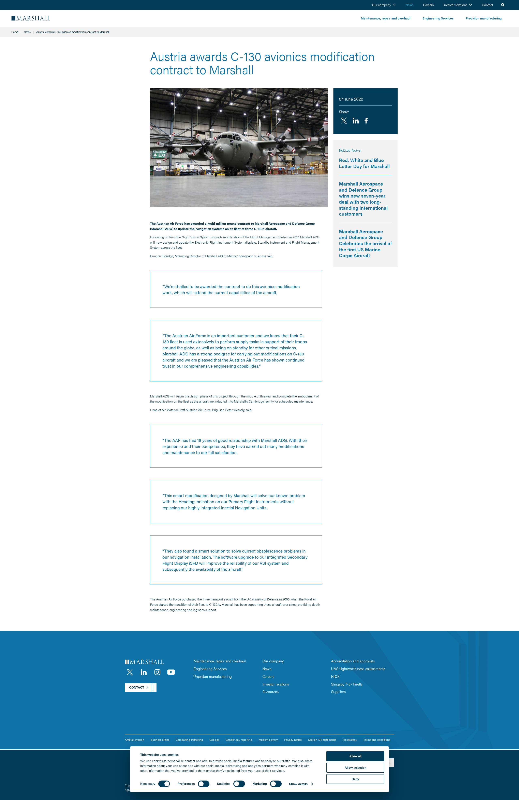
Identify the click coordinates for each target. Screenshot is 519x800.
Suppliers (338, 691)
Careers (428, 4)
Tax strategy (349, 739)
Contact (487, 4)
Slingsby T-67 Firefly (346, 684)
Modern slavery (268, 739)
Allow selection (355, 767)
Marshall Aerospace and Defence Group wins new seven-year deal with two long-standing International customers (363, 198)
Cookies (214, 739)
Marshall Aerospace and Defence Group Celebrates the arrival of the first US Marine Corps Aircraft (365, 243)
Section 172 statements (322, 739)
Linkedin (355, 120)
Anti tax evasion (134, 739)
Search (503, 5)
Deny (355, 779)
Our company (381, 4)
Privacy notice (293, 739)
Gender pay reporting (239, 739)
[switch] (203, 784)
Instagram (157, 672)
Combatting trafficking (189, 739)
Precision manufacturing (484, 18)
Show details (298, 784)
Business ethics (160, 739)
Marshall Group (42, 18)
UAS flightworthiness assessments (358, 668)
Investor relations (455, 4)
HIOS (335, 676)
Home (14, 32)
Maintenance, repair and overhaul (385, 18)
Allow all (355, 756)
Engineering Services (438, 18)
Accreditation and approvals (353, 660)
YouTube (171, 672)
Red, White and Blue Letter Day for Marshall (364, 163)
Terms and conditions (377, 739)
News (409, 4)
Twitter (344, 120)
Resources (270, 691)
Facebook (366, 120)
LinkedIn (143, 672)
